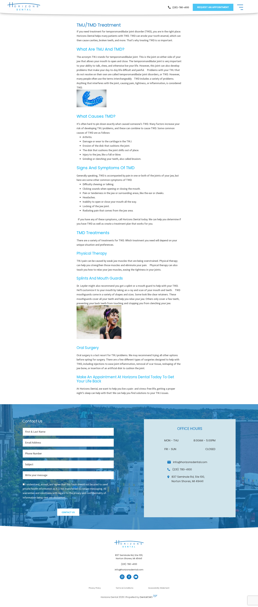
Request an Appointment (213, 7)
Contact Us (68, 512)
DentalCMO (146, 597)
